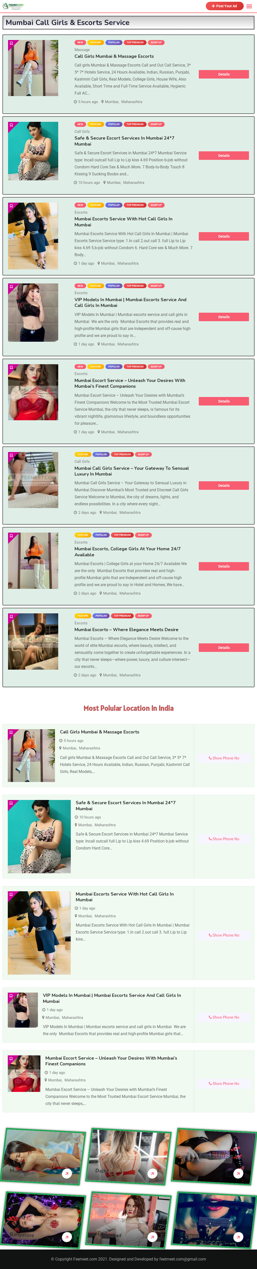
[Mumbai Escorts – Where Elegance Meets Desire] (33, 641)
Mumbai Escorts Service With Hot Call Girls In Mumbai (123, 222)
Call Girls (82, 131)
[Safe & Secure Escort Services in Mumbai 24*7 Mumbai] (33, 151)
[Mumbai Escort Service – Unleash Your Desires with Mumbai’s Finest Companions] (33, 392)
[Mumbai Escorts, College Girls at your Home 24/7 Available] (33, 561)
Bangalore (21, 1235)
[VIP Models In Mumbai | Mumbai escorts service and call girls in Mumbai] (33, 312)
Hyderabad (108, 1235)
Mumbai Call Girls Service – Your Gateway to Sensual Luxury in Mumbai (132, 471)
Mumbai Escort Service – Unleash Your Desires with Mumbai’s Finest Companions (130, 383)
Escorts (81, 212)
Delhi (101, 1171)
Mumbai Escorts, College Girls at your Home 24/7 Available (128, 552)
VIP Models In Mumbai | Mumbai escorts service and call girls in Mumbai (130, 302)
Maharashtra (131, 102)
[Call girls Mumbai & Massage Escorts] (33, 68)
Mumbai (111, 102)
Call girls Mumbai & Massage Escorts (114, 56)
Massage (82, 50)
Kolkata (190, 1171)
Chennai (190, 1234)
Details (224, 74)
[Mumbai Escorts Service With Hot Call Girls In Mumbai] (33, 236)
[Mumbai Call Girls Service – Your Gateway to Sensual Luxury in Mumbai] (33, 480)
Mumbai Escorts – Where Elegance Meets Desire (126, 630)
